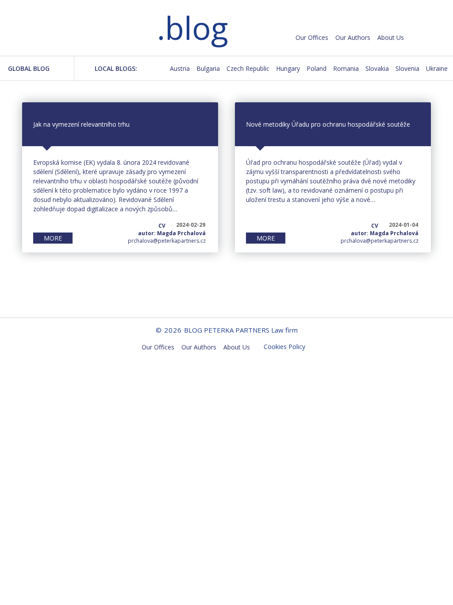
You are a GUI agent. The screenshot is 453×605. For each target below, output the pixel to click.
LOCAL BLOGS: (116, 68)
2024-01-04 (403, 225)
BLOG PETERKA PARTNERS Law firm (79, 29)
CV (161, 225)
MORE (53, 238)
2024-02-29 (190, 225)
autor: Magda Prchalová (172, 233)
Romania (346, 68)
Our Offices (312, 37)
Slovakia (377, 68)
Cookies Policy (284, 346)
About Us (390, 37)
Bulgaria (208, 68)
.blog (192, 27)
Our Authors (352, 37)
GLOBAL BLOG (29, 68)
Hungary (288, 68)
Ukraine (437, 68)
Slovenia (407, 68)
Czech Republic (247, 68)
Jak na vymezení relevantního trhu (81, 124)
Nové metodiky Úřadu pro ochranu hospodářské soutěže (328, 124)
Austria (180, 68)
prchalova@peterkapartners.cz (167, 240)
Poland (316, 68)
